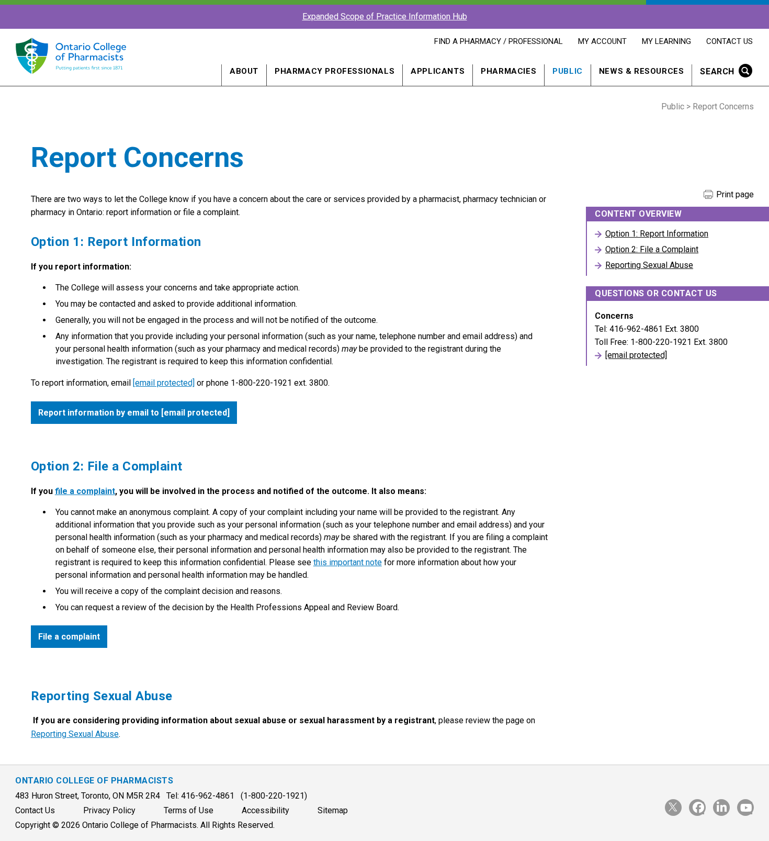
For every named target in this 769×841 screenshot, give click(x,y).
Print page (734, 194)
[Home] (70, 80)
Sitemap (333, 810)
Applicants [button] (438, 71)
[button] (722, 72)
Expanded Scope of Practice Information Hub (384, 16)
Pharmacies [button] (508, 71)
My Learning (666, 41)
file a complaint (85, 491)
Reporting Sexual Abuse (75, 734)
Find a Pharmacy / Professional (498, 41)
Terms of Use (188, 810)
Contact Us (729, 41)
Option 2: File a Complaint (651, 249)
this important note (347, 562)
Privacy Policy (109, 810)
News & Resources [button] (641, 71)
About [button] (244, 71)
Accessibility (265, 810)
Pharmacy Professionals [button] (334, 71)
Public (672, 106)
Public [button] (567, 71)
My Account (602, 41)
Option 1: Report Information (656, 234)
